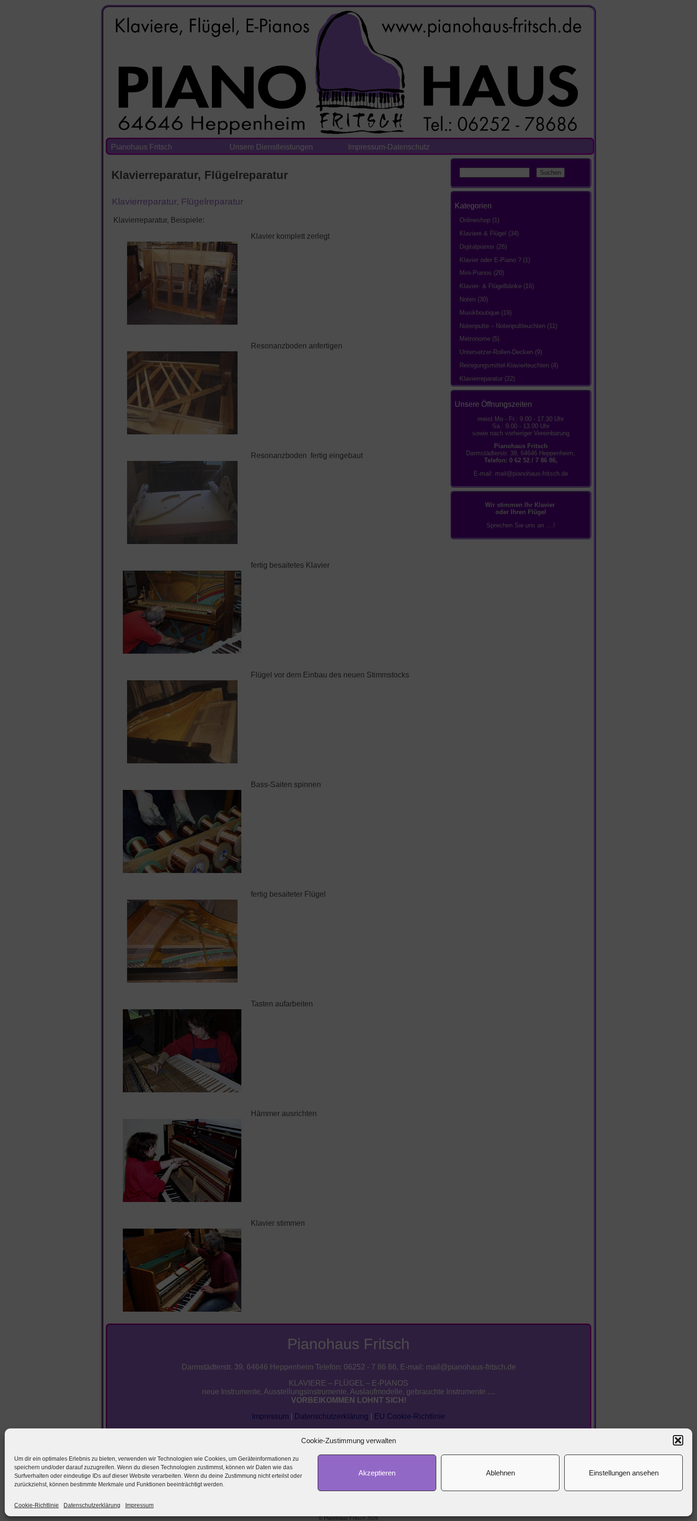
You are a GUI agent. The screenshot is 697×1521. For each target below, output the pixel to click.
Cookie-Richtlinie (36, 1505)
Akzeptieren (376, 1473)
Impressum (139, 1505)
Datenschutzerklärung (92, 1505)
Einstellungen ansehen (624, 1473)
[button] (678, 1440)
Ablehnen (500, 1473)
